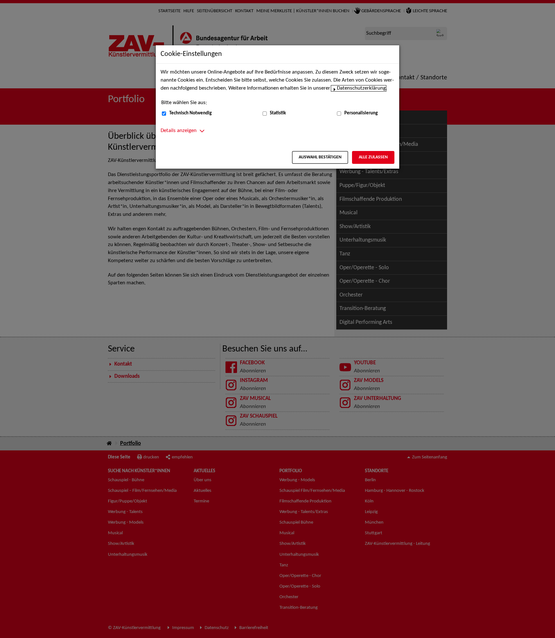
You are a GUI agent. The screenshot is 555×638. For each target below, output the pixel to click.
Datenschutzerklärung (361, 88)
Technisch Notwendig (190, 113)
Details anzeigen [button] (179, 130)
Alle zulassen (373, 157)
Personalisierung (361, 113)
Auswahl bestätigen (320, 157)
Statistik (278, 113)
